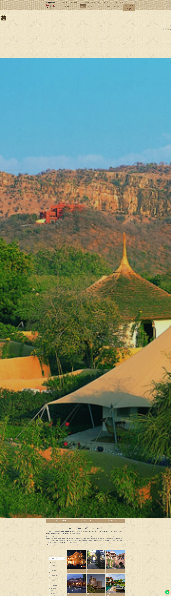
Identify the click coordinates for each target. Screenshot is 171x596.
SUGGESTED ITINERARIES (60, 521)
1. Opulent (54, 565)
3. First (53, 570)
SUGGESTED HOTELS (86, 521)
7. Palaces (54, 581)
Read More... (51, 545)
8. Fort (53, 583)
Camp (53, 591)
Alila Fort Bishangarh (92, 594)
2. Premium (54, 568)
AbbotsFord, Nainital (92, 570)
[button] (129, 5)
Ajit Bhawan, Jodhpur (112, 570)
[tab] (85, 544)
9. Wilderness (55, 586)
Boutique (53, 588)
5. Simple (54, 575)
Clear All (51, 552)
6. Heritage (54, 578)
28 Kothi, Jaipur (72, 570)
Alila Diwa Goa (72, 594)
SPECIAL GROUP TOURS (111, 521)
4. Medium (54, 573)
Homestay (54, 593)
